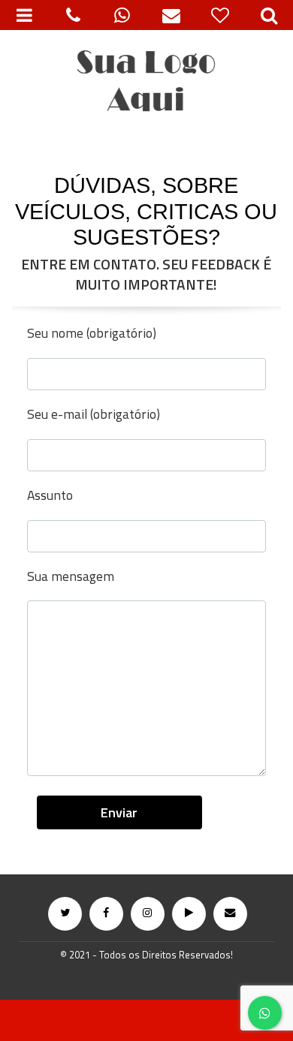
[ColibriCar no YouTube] (189, 914)
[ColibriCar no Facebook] (106, 914)
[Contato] (170, 15)
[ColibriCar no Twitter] (65, 914)
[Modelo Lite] (146, 83)
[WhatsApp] (122, 15)
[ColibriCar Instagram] (148, 914)
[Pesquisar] (268, 15)
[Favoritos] (219, 15)
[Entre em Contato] (230, 914)
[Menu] (24, 15)
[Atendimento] (73, 15)
